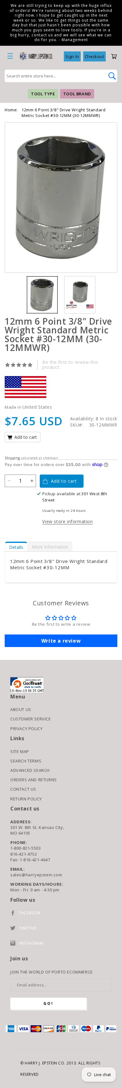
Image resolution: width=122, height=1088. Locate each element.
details (16, 547)
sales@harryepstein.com (36, 875)
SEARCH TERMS (25, 761)
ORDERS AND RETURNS (33, 780)
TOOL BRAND (77, 94)
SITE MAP (19, 751)
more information (50, 547)
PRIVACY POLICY (26, 728)
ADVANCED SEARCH (30, 770)
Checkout (94, 56)
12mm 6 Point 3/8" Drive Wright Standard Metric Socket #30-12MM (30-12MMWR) (63, 112)
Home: (11, 110)
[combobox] (54, 76)
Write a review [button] (61, 640)
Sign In (72, 56)
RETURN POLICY (26, 799)
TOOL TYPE (43, 94)
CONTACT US (23, 789)
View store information (67, 521)
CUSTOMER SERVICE (30, 719)
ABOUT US (20, 709)
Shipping (12, 458)
